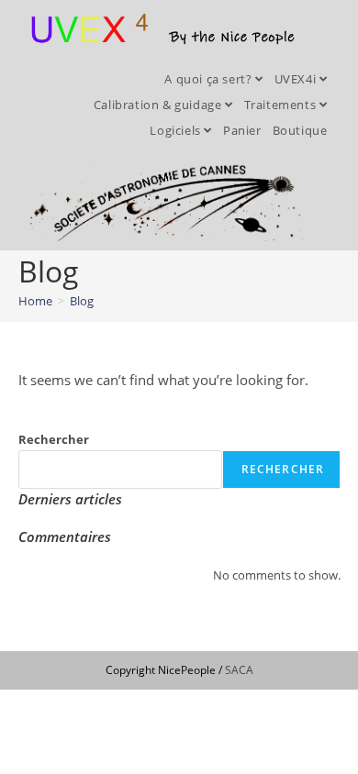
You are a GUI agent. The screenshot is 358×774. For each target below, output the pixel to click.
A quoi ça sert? (209, 79)
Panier (242, 130)
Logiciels (177, 130)
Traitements (281, 104)
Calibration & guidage (159, 104)
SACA (239, 670)
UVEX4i (296, 79)
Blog (82, 301)
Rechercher (53, 439)
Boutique (300, 130)
